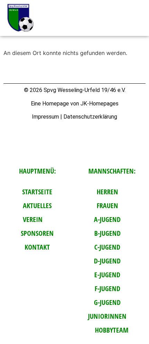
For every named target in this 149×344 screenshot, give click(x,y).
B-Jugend (107, 233)
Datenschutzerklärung (90, 116)
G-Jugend (107, 302)
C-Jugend (107, 247)
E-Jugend (107, 274)
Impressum (45, 116)
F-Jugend (107, 288)
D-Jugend (107, 261)
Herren (107, 191)
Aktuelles (37, 205)
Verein (33, 219)
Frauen (107, 205)
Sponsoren (37, 233)
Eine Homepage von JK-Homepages (75, 103)
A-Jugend (107, 219)
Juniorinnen (107, 316)
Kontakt (37, 247)
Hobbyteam (112, 330)
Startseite (37, 191)
